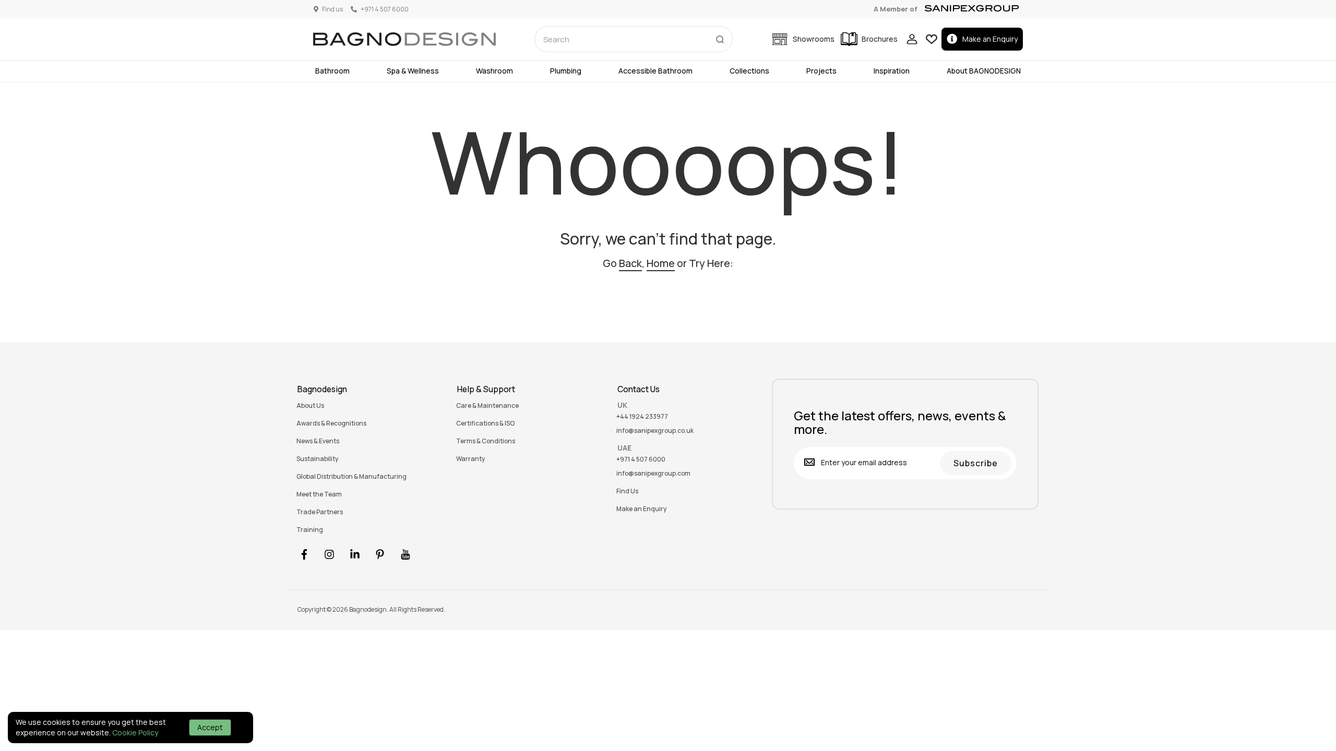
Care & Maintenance (487, 405)
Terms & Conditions (485, 441)
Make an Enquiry (990, 39)
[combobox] (633, 39)
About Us (310, 405)
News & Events (317, 441)
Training (309, 530)
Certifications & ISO (485, 423)
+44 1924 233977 (642, 416)
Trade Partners (319, 512)
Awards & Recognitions (331, 423)
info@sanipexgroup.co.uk (655, 430)
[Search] (720, 37)
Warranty (470, 459)
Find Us (627, 491)
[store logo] (404, 39)
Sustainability (317, 459)
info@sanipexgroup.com (653, 473)
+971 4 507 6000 (640, 459)
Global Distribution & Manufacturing (351, 476)
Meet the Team (319, 494)
